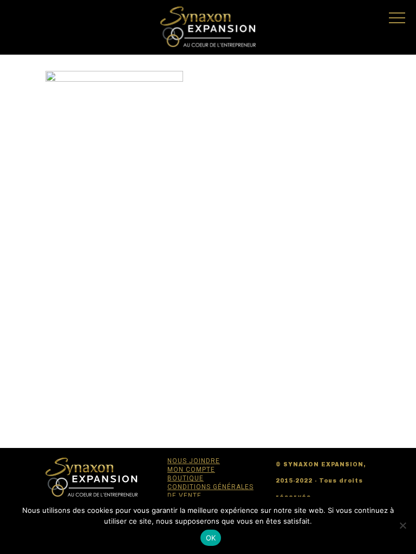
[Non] (402, 525)
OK (211, 537)
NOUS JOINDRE (193, 461)
